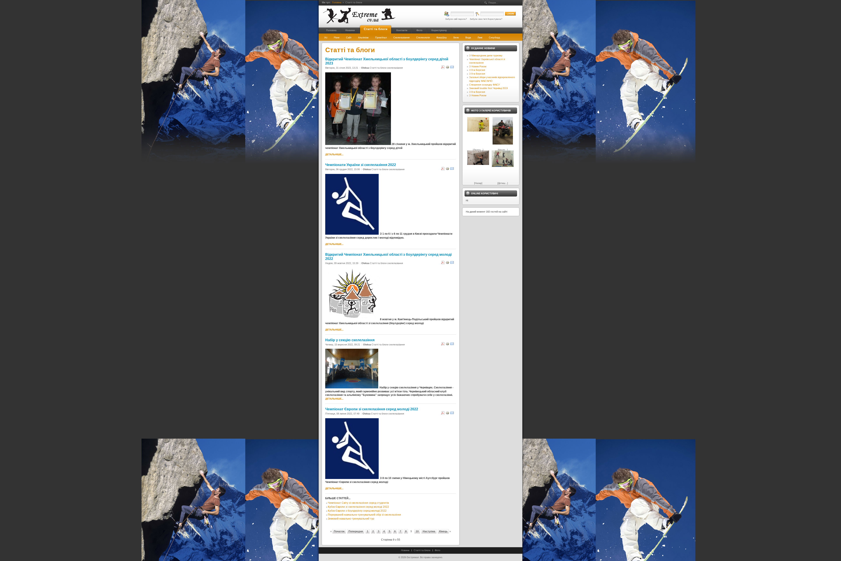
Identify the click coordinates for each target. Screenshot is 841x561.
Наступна (429, 531)
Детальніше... (334, 154)
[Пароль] (489, 13)
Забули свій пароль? (456, 19)
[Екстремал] (359, 15)
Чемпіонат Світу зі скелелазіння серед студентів (358, 502)
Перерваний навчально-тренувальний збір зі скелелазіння (364, 514)
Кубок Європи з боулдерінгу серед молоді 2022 (357, 510)
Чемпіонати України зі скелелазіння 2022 (360, 165)
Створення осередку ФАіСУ (484, 84)
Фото (437, 550)
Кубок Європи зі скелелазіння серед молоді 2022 (358, 506)
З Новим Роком (477, 66)
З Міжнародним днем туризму (485, 55)
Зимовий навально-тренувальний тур (351, 518)
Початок (339, 531)
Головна (336, 2)
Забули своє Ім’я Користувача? (486, 19)
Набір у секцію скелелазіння (350, 340)
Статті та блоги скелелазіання (386, 67)
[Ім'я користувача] (459, 13)
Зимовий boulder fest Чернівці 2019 (488, 88)
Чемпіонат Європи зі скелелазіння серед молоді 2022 (371, 409)
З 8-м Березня (477, 70)
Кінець (443, 531)
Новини (405, 550)
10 (417, 531)
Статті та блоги (422, 550)
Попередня (355, 531)
